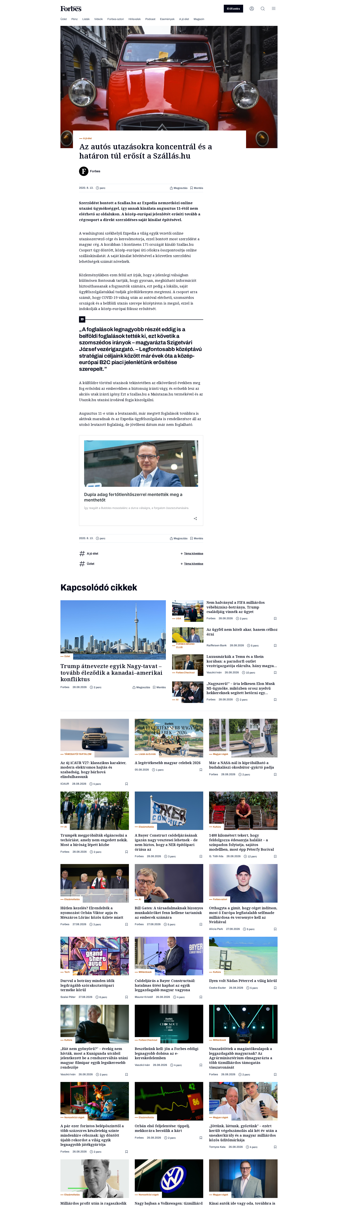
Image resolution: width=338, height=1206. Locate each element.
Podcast (150, 19)
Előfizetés (233, 8)
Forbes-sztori (115, 19)
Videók (98, 19)
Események (167, 19)
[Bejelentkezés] (252, 9)
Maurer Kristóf (144, 997)
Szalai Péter (68, 997)
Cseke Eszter (217, 987)
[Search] (263, 9)
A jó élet (184, 19)
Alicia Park (216, 929)
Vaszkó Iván (214, 672)
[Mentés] (276, 618)
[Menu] (274, 9)
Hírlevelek (135, 19)
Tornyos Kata (217, 1146)
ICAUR (64, 783)
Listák (86, 19)
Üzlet (63, 19)
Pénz (74, 19)
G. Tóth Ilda (216, 856)
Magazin (199, 19)
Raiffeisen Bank (217, 645)
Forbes (64, 687)
